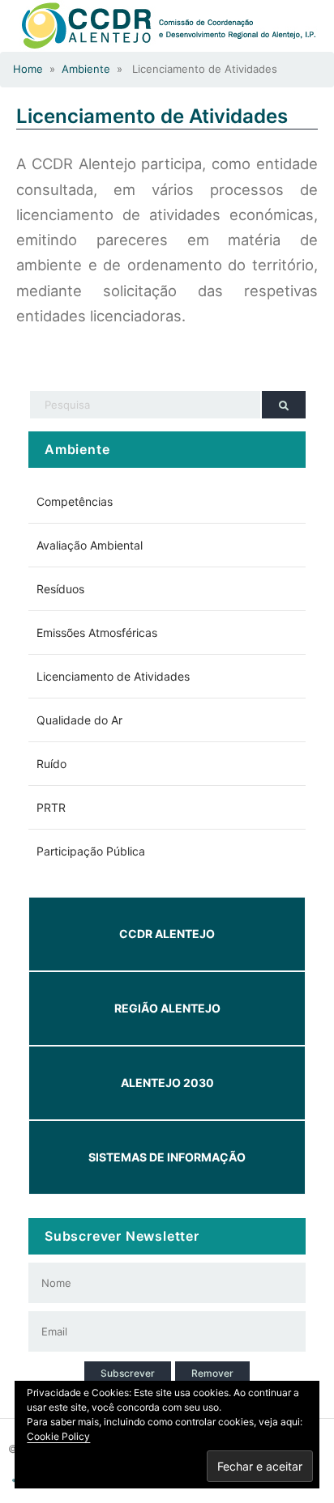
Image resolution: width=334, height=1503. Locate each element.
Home (28, 68)
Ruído (51, 764)
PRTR (51, 807)
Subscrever (128, 1373)
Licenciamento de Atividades (152, 116)
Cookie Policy (58, 1436)
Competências (74, 501)
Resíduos (60, 589)
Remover (212, 1373)
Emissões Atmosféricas (96, 632)
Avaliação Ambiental (89, 545)
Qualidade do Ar (79, 720)
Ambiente (86, 68)
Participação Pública (90, 851)
